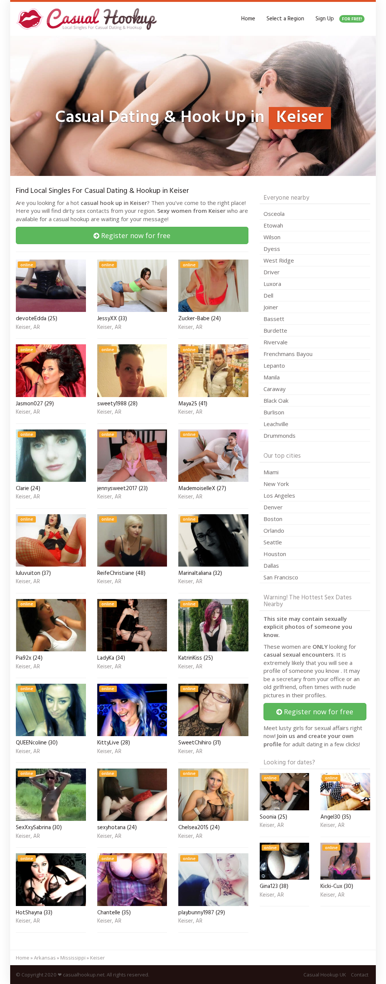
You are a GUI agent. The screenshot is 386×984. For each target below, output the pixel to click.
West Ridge (278, 260)
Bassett (273, 318)
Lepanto (274, 365)
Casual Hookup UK (324, 974)
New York (276, 483)
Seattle (272, 542)
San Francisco (280, 577)
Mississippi (73, 957)
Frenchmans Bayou (287, 354)
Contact (359, 974)
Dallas (271, 565)
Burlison (273, 412)
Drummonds (279, 435)
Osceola (274, 213)
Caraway (274, 389)
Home (248, 18)
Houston (274, 554)
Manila (271, 377)
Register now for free (134, 235)
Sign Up (339, 18)
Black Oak (275, 400)
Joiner (270, 307)
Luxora (272, 283)
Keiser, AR (28, 327)
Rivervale (275, 342)
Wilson (271, 237)
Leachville (275, 424)
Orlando (273, 530)
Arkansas (45, 957)
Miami (271, 472)
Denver (273, 507)
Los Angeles (279, 495)
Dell (268, 295)
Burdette (275, 330)
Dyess (271, 248)
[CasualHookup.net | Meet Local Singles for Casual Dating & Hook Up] (87, 19)
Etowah (273, 225)
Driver (271, 272)
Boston (272, 519)
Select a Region (285, 18)
